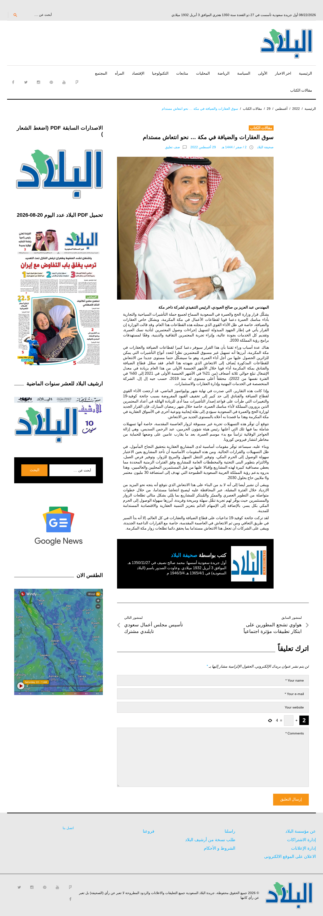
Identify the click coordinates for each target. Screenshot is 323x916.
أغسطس (281, 108)
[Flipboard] (77, 82)
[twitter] (26, 82)
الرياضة (223, 73)
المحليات (203, 73)
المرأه (119, 73)
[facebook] (13, 82)
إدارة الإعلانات (303, 848)
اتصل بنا (68, 828)
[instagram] (38, 82)
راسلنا (230, 831)
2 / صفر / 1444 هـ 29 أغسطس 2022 (218, 147)
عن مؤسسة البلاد (300, 831)
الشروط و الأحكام (219, 848)
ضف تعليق (172, 147)
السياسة (243, 73)
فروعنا (148, 831)
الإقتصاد (138, 73)
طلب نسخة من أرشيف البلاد (210, 839)
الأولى (262, 73)
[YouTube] (64, 82)
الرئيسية (305, 73)
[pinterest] (51, 82)
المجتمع (101, 73)
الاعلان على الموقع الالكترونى (290, 856)
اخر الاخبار (283, 73)
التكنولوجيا (160, 73)
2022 (296, 108)
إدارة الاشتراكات (301, 839)
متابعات (182, 73)
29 (269, 108)
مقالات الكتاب (301, 90)
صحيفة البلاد (265, 147)
